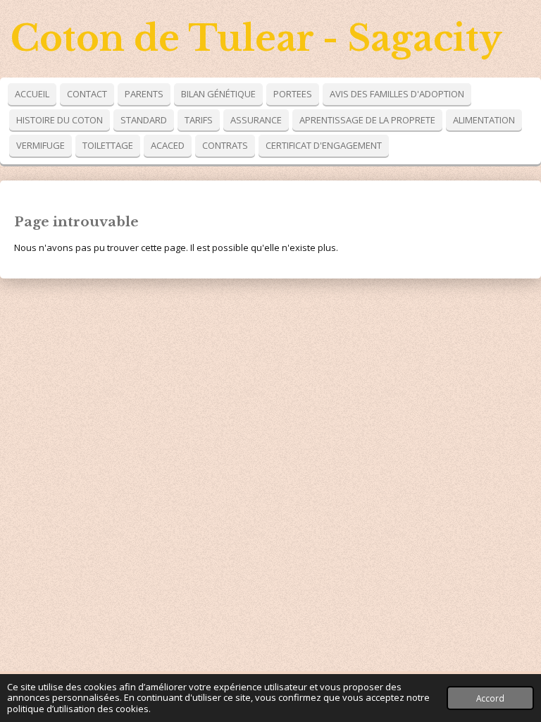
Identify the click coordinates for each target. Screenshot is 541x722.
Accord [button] (490, 698)
